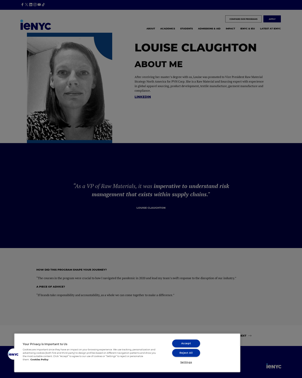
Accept (186, 343)
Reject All (186, 352)
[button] (13, 354)
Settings (186, 362)
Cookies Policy (39, 359)
